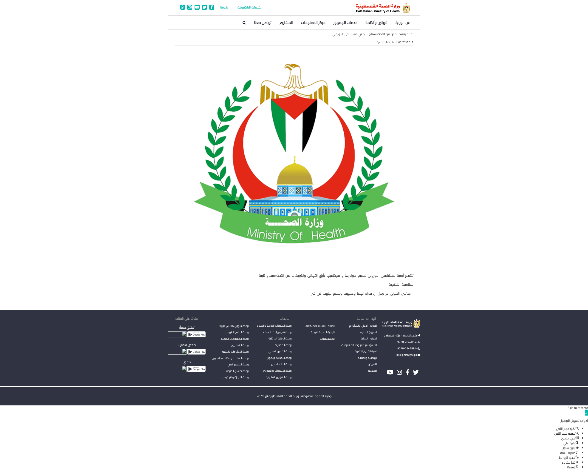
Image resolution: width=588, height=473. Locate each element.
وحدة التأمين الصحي (280, 351)
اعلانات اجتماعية (386, 42)
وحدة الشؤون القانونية (279, 377)
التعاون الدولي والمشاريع (363, 325)
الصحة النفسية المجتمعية (320, 326)
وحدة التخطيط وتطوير (279, 357)
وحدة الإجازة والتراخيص (236, 377)
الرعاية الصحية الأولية (323, 332)
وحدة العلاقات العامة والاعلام (274, 325)
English (225, 7)
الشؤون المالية (369, 338)
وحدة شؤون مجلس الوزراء (234, 326)
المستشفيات (327, 338)
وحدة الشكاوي (240, 345)
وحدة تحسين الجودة (237, 370)
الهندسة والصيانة (367, 357)
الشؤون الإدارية (368, 332)
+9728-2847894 (407, 342)
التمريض (372, 364)
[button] (244, 22)
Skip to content (578, 408)
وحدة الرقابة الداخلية (280, 338)
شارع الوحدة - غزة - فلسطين (401, 335)
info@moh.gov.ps (407, 354)
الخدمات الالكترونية (249, 7)
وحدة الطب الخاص (281, 364)
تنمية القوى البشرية (366, 351)
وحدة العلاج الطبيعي (237, 332)
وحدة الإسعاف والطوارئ (277, 370)
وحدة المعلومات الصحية (235, 338)
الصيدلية (372, 370)
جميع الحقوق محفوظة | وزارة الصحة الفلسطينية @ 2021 (294, 396)
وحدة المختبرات (283, 345)
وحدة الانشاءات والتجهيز (235, 351)
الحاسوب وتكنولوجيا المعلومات (359, 345)
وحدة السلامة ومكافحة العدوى (230, 358)
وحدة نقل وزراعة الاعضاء (277, 332)
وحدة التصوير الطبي (238, 364)
